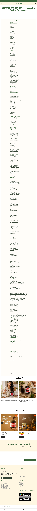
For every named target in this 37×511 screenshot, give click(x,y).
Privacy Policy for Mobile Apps (5, 485)
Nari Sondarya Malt (3, 432)
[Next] (35, 423)
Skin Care (20, 473)
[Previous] (2, 423)
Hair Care (20, 472)
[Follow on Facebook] (1, 478)
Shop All (20, 470)
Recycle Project (21, 485)
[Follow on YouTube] (11, 478)
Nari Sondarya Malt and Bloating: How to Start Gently (9, 400)
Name (11, 356)
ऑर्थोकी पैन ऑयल (12, 129)
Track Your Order (21, 484)
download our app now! (27, 447)
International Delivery (4, 487)
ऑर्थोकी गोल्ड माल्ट (13, 128)
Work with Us (3, 470)
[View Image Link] (27, 495)
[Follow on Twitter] (3, 478)
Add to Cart (3, 437)
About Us (2, 482)
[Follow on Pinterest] (9, 478)
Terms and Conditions (4, 483)
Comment (12, 360)
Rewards (20, 482)
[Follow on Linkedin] (7, 478)
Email (20, 356)
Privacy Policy (2, 484)
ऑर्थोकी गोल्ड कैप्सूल (13, 127)
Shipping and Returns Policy (4, 486)
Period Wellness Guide (22, 476)
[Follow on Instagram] (5, 478)
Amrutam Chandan (22, 432)
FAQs (20, 486)
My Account (21, 483)
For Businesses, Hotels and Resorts (5, 488)
